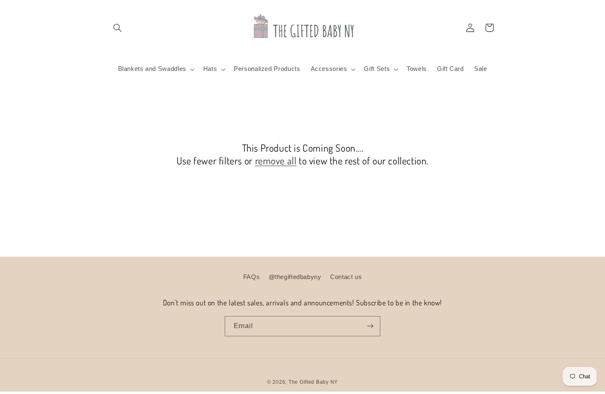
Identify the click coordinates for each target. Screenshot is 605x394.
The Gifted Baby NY (313, 382)
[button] (117, 27)
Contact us (346, 277)
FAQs (251, 277)
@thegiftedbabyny (295, 277)
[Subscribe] (370, 326)
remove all (276, 160)
